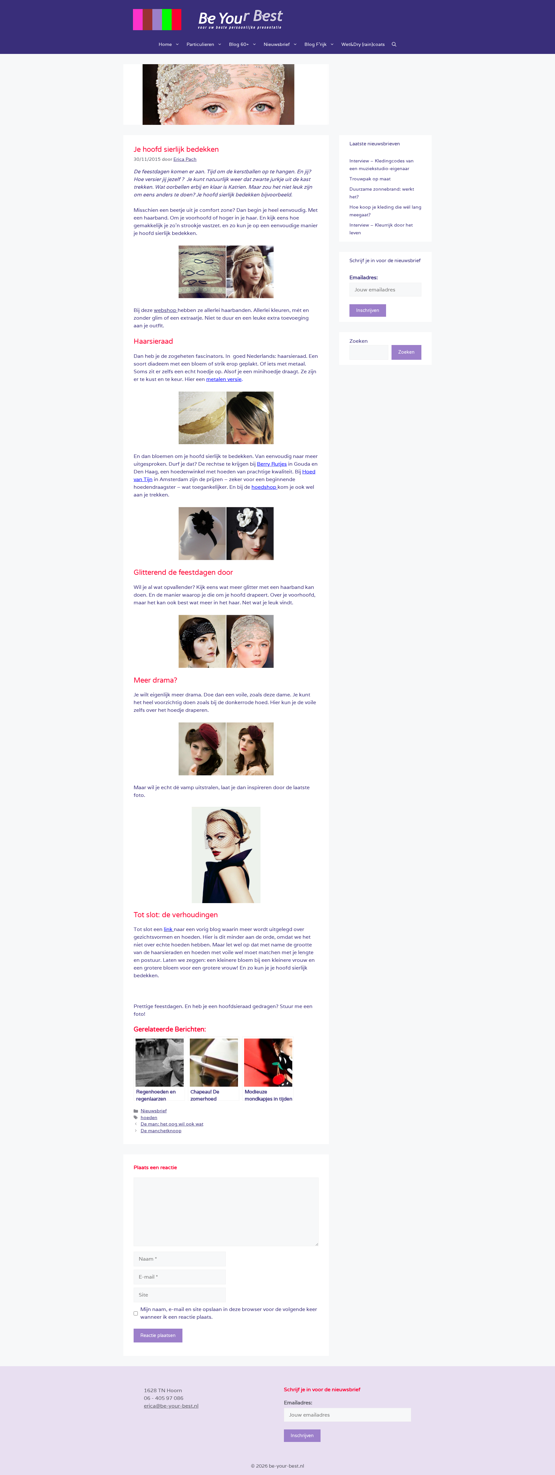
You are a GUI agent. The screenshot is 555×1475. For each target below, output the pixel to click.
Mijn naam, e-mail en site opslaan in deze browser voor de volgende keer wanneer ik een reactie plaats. (228, 1313)
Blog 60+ (239, 44)
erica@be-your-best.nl (171, 1405)
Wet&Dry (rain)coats (363, 44)
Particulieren (200, 44)
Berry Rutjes (272, 464)
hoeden (149, 1117)
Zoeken (358, 341)
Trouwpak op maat (370, 179)
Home (165, 44)
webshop (166, 310)
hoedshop (264, 487)
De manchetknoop (161, 1131)
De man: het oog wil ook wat (172, 1124)
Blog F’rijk (315, 44)
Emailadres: (363, 277)
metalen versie (224, 379)
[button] (394, 44)
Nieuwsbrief (277, 44)
